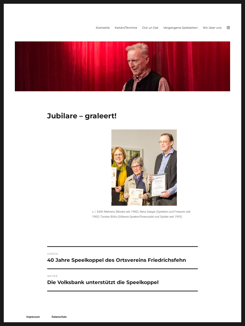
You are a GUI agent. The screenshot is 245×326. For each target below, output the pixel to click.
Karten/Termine (126, 27)
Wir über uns (212, 27)
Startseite (103, 27)
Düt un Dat (150, 27)
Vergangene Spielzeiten (180, 27)
